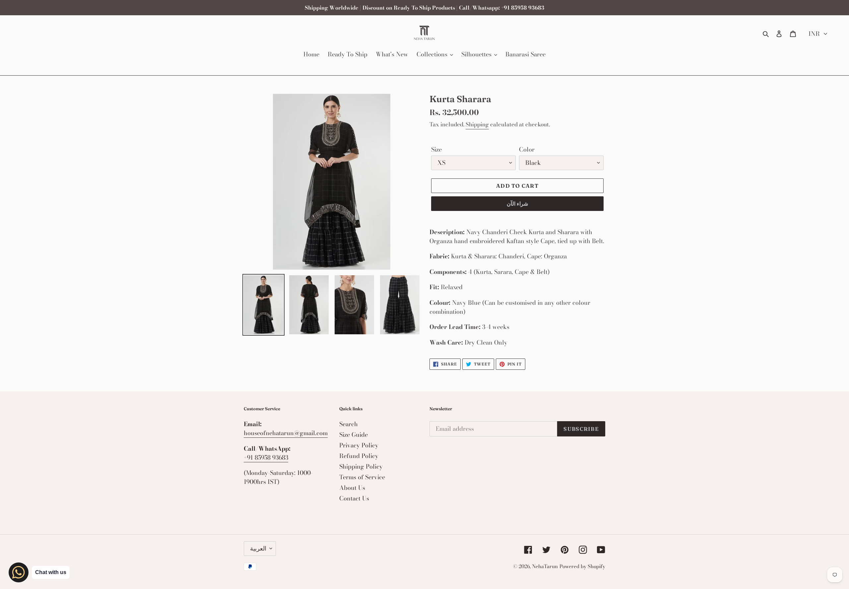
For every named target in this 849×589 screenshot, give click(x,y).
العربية (258, 548)
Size (436, 149)
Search (348, 424)
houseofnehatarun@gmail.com (286, 432)
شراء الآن (517, 203)
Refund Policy (358, 455)
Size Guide (353, 434)
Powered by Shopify (582, 566)
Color (527, 149)
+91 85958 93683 (266, 457)
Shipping (477, 124)
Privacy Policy (358, 445)
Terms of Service (362, 477)
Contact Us (354, 498)
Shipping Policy (361, 466)
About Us (352, 487)
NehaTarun (545, 566)
